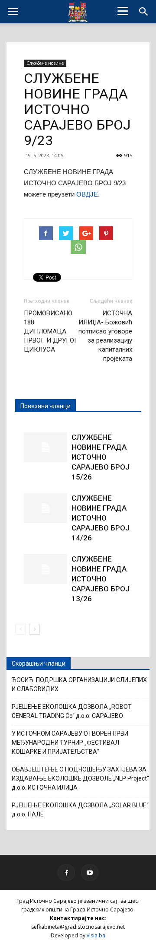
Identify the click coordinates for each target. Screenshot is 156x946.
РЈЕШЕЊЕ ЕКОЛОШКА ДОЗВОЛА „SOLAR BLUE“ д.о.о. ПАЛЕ (80, 810)
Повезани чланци (45, 406)
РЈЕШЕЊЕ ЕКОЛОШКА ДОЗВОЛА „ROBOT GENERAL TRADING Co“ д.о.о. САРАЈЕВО (72, 711)
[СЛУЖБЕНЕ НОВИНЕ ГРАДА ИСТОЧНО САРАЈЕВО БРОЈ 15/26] (45, 447)
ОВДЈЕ (87, 194)
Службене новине (45, 63)
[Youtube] (89, 872)
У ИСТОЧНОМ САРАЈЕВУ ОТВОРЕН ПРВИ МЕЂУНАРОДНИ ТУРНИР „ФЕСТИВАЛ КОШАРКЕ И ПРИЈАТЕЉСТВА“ (70, 742)
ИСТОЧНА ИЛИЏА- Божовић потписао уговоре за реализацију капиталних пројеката (105, 335)
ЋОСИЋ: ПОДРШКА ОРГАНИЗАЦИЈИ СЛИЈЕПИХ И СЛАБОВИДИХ (79, 684)
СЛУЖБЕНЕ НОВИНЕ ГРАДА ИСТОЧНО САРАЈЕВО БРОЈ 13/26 (101, 579)
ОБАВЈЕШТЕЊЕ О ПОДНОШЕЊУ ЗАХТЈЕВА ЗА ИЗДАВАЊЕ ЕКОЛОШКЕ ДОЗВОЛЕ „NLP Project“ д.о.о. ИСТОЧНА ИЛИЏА (80, 778)
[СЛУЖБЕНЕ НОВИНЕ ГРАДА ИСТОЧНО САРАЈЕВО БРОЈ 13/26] (45, 569)
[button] (144, 11)
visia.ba (96, 935)
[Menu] (123, 10)
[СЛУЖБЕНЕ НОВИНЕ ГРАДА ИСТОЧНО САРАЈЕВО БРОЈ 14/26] (45, 508)
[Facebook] (66, 872)
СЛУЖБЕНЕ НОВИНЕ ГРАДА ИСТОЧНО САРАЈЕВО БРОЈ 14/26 (101, 518)
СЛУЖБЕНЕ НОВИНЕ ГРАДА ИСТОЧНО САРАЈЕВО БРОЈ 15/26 (101, 457)
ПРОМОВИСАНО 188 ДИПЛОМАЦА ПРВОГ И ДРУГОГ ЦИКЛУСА (51, 331)
